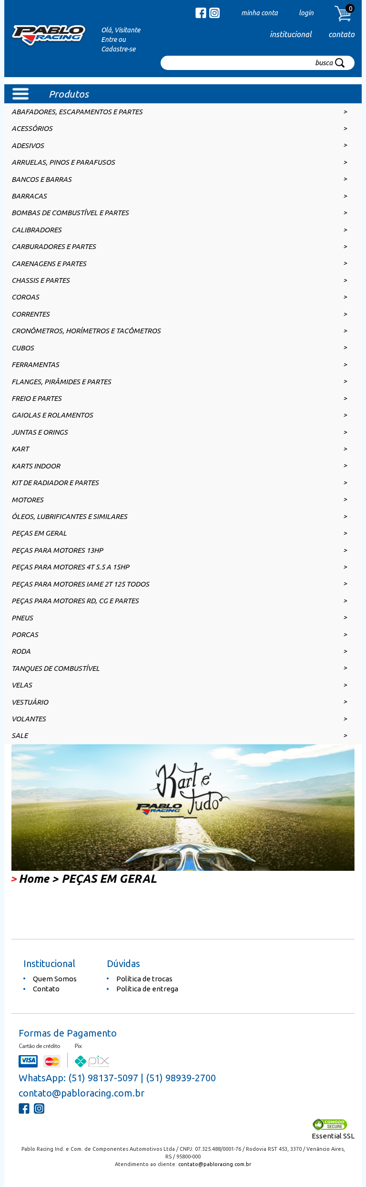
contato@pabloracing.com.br (81, 1092)
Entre (109, 39)
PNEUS (22, 618)
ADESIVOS (27, 145)
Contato (46, 989)
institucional (290, 34)
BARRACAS (29, 196)
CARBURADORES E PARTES (53, 246)
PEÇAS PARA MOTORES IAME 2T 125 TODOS (80, 584)
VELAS (21, 685)
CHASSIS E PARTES (40, 280)
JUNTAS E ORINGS (39, 432)
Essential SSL (333, 1136)
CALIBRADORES (36, 230)
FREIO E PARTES (36, 398)
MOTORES (27, 500)
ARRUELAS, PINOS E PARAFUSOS (63, 162)
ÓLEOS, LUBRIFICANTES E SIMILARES (69, 516)
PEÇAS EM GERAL (39, 533)
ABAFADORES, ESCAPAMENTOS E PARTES (76, 112)
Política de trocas (144, 979)
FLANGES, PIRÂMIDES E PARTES (61, 382)
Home (34, 878)
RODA (20, 651)
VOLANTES (28, 719)
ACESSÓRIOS (31, 128)
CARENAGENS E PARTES (48, 263)
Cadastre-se (118, 49)
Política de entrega (147, 989)
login (306, 13)
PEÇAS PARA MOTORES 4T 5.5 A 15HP (70, 567)
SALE (19, 735)
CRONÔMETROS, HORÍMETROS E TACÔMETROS (86, 331)
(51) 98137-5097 (103, 1077)
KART (20, 449)
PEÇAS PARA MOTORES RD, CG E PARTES (75, 601)
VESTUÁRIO (29, 702)
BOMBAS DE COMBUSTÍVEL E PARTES (70, 213)
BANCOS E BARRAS (41, 179)
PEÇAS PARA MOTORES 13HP (57, 550)
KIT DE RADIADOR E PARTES (55, 483)
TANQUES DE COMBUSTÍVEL (55, 668)
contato (341, 34)
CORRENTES (30, 314)
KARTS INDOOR (35, 466)
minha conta (259, 13)
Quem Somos (55, 979)
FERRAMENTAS (35, 364)
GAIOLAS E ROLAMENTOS (52, 415)
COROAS (25, 297)
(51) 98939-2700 (181, 1077)
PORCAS (24, 634)
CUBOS (22, 348)
